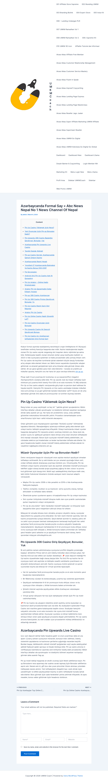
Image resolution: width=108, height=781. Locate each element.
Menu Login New (77, 172)
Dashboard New (75, 155)
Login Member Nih (90, 164)
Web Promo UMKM (64, 189)
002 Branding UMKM (90, 4)
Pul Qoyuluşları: (31, 272)
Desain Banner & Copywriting (68, 164)
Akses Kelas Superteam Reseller (69, 130)
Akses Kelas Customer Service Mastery (72, 71)
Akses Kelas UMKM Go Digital (68, 138)
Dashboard (60, 155)
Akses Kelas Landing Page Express (70, 96)
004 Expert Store (83, 13)
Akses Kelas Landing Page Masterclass (71, 105)
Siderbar (92, 180)
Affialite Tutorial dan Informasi (87, 46)
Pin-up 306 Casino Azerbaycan (37, 295)
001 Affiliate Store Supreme (67, 4)
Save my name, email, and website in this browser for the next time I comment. (51, 747)
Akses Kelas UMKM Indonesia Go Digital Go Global (76, 147)
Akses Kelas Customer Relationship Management (75, 63)
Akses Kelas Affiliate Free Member (70, 54)
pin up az (79, 371)
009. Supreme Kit (89, 38)
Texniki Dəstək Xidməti (34, 251)
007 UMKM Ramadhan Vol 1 (67, 29)
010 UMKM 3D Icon (64, 46)
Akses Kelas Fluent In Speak (67, 80)
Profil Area (60, 180)
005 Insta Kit (99, 13)
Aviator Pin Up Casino (33, 312)
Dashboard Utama (92, 155)
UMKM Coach (51, 96)
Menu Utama (92, 172)
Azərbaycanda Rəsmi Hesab (36, 261)
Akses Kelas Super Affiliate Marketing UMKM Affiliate (77, 122)
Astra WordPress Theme (73, 776)
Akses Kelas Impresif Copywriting (69, 88)
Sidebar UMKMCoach (76, 180)
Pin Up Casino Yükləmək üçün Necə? (39, 227)
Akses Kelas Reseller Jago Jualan (69, 113)
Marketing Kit (61, 172)
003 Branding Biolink (64, 13)
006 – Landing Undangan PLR (68, 21)
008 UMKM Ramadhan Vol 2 (67, 38)
